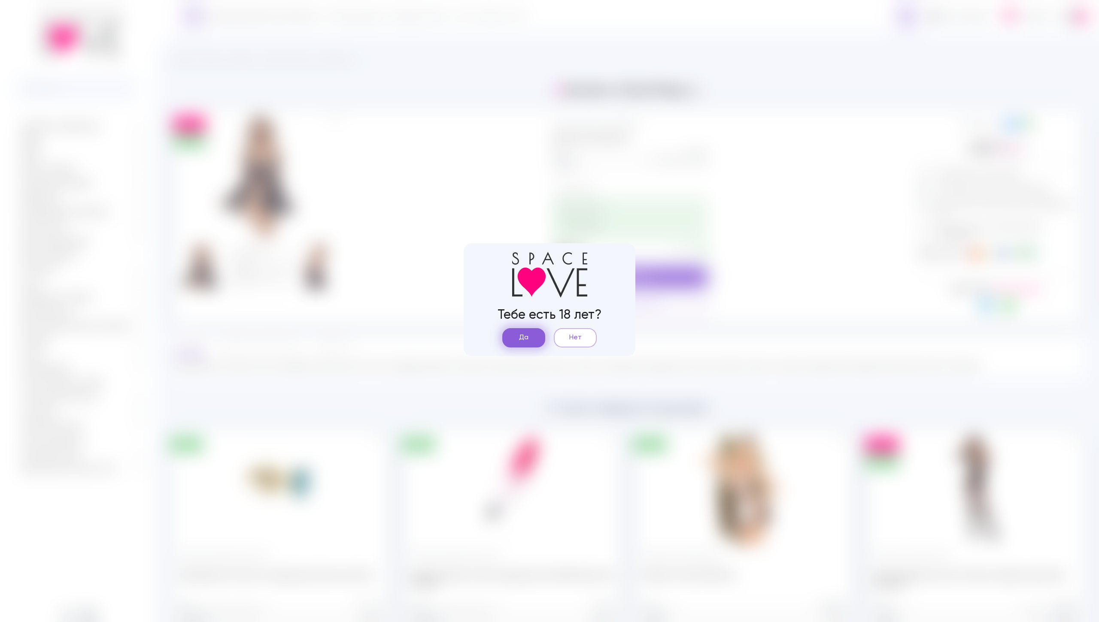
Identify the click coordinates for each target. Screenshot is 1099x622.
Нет (575, 337)
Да (523, 337)
